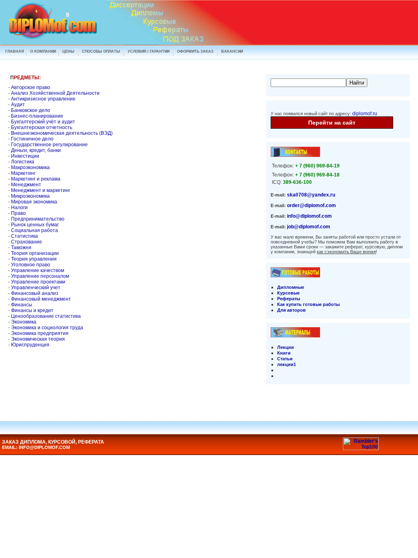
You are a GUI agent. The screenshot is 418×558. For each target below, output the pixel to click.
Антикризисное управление (43, 99)
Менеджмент (26, 184)
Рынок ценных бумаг (35, 225)
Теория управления (34, 259)
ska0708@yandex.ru (311, 195)
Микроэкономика (30, 196)
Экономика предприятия (40, 333)
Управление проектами (38, 282)
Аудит (18, 104)
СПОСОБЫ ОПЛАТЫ (101, 51)
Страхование (26, 242)
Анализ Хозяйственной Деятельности (55, 93)
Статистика (24, 236)
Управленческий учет (35, 287)
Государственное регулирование (49, 144)
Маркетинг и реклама (35, 179)
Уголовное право (30, 265)
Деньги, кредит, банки (36, 150)
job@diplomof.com (308, 227)
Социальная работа (34, 230)
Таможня (21, 247)
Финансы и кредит (32, 310)
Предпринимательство (37, 219)
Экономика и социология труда (47, 327)
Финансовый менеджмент (41, 299)
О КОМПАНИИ (43, 51)
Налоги (19, 207)
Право (18, 213)
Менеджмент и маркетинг (40, 190)
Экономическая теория (38, 339)
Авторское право (30, 87)
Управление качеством (37, 270)
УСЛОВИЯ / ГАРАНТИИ (148, 51)
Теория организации (35, 253)
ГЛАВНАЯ (14, 51)
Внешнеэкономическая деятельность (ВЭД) (62, 133)
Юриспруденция (30, 345)
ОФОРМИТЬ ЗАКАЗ (195, 51)
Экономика (23, 322)
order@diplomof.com (311, 205)
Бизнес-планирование (37, 116)
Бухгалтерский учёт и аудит (43, 122)
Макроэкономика (30, 167)
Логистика (22, 162)
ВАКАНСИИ (232, 51)
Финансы (21, 305)
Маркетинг (23, 173)
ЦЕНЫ (68, 51)
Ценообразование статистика (46, 316)
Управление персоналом (40, 276)
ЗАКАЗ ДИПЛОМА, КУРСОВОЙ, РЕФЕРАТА (53, 442)
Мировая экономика (34, 202)
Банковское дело (30, 110)
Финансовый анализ (34, 293)
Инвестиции (25, 156)
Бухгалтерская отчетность (41, 127)
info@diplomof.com (309, 216)
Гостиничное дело (32, 139)
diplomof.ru (364, 113)
